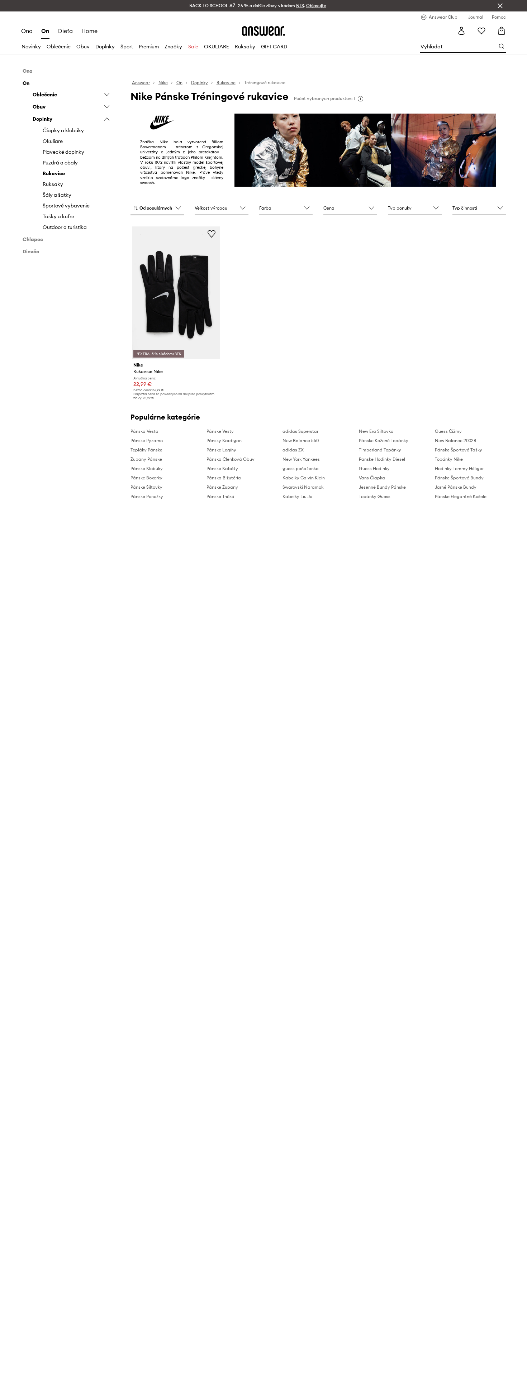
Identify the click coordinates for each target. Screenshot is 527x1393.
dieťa (65, 30)
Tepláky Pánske (146, 450)
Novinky (31, 46)
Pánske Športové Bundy (459, 477)
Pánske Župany (222, 487)
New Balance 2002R (455, 440)
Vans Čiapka (372, 477)
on (45, 30)
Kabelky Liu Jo (297, 496)
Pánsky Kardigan (224, 440)
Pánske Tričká (220, 496)
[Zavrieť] (500, 5)
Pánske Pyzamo (146, 440)
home (89, 30)
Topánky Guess (374, 496)
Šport (126, 46)
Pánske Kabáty (222, 468)
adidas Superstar (300, 431)
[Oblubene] (481, 31)
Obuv (83, 46)
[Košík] (501, 31)
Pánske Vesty (220, 431)
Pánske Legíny (221, 450)
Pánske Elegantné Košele (460, 496)
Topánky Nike (449, 459)
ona (27, 30)
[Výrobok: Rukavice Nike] (176, 292)
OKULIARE (216, 46)
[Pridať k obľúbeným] (211, 233)
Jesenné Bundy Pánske (382, 487)
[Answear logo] (263, 31)
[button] (157, 208)
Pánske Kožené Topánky (383, 440)
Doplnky (105, 46)
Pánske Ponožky (146, 496)
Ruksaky (245, 46)
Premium (149, 46)
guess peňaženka (301, 468)
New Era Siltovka (376, 431)
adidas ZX (293, 450)
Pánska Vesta (144, 431)
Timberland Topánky (380, 450)
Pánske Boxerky (146, 477)
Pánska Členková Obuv (230, 459)
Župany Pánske (146, 459)
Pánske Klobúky (146, 468)
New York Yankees (301, 459)
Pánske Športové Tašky (458, 450)
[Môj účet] (461, 31)
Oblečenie (59, 46)
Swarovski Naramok (303, 487)
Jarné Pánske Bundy (455, 487)
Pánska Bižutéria (223, 477)
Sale (193, 46)
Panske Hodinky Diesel (382, 459)
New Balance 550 (301, 440)
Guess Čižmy (448, 431)
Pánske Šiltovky (146, 487)
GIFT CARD (274, 46)
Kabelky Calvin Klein (304, 477)
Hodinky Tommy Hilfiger (459, 468)
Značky (173, 46)
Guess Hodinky (374, 468)
